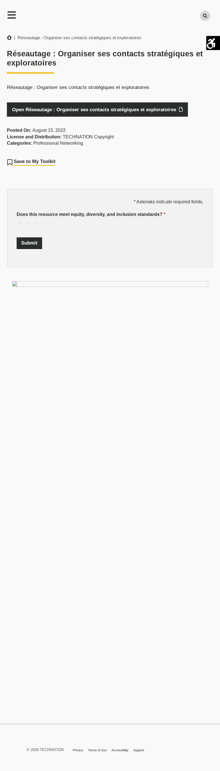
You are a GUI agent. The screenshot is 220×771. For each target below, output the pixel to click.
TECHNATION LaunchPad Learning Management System (12, 748)
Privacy (78, 750)
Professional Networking (58, 143)
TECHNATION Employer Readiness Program (107, 16)
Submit (29, 243)
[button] (31, 162)
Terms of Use (97, 750)
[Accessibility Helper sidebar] (213, 42)
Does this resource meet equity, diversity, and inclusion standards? (91, 214)
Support (138, 750)
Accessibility (120, 750)
